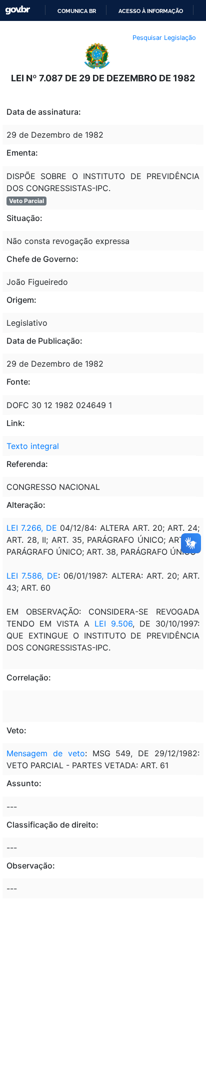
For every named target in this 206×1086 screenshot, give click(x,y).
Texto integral (32, 446)
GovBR (17, 10)
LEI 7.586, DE (32, 576)
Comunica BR (77, 10)
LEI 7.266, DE (31, 528)
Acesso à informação (150, 10)
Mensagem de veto (45, 753)
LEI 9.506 (111, 624)
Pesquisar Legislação (164, 37)
